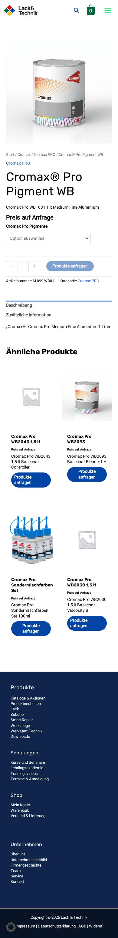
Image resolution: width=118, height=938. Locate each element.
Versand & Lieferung (28, 816)
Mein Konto (20, 805)
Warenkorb (20, 810)
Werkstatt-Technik (27, 731)
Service (17, 876)
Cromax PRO (44, 154)
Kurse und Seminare (28, 762)
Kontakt (17, 881)
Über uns (18, 854)
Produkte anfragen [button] (87, 474)
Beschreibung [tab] (19, 305)
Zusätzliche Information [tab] (28, 315)
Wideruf (96, 926)
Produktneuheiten (26, 703)
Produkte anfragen (70, 266)
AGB (82, 926)
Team (16, 870)
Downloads (20, 736)
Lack (15, 709)
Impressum (25, 926)
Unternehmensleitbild (29, 860)
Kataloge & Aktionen (28, 698)
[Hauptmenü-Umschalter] (108, 10)
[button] (77, 10)
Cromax (24, 154)
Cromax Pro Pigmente (27, 226)
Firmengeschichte (26, 865)
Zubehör (18, 714)
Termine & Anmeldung (30, 779)
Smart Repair (22, 720)
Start (10, 154)
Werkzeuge (20, 725)
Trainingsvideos (24, 773)
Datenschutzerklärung (57, 926)
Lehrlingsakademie (27, 768)
